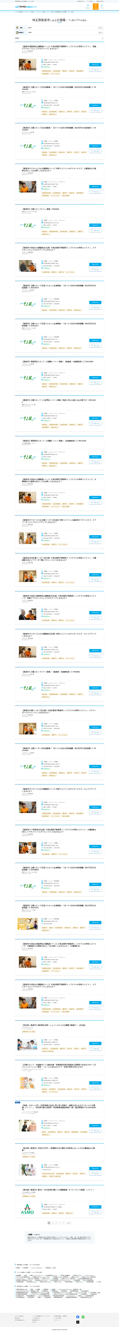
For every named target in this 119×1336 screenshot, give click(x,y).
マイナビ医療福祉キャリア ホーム (22, 11)
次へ (68, 1222)
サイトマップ (57, 1320)
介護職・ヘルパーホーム (36, 11)
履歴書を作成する (100, 1)
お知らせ (34, 1322)
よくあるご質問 (57, 1318)
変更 (100, 27)
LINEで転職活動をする (20, 1320)
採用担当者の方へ (81, 1)
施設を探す (17, 1318)
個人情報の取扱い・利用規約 (60, 1316)
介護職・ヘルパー (46, 11)
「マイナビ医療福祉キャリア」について (41, 1316)
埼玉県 (52, 11)
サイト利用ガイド (91, 1)
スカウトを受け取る (19, 1316)
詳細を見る (95, 64)
